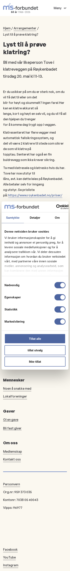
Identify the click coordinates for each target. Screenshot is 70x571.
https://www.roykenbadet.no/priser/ (35, 195)
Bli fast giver (12, 428)
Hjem (6, 28)
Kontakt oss (12, 459)
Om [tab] (57, 217)
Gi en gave (10, 420)
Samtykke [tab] (12, 217)
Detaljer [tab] (35, 217)
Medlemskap (12, 451)
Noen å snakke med (17, 388)
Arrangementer (25, 28)
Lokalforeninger (15, 396)
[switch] (60, 297)
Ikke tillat (35, 361)
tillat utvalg (35, 350)
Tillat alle (35, 338)
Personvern (11, 484)
